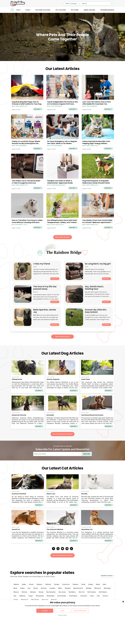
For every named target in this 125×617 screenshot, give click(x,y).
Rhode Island (50, 596)
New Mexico (72, 592)
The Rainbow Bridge (107, 10)
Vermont (105, 596)
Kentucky (43, 588)
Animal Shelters (89, 10)
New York (81, 592)
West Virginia (35, 599)
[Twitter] (62, 548)
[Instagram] (58, 548)
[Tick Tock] (71, 548)
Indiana (22, 588)
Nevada (41, 592)
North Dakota (103, 592)
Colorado (56, 584)
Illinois (15, 588)
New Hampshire (51, 592)
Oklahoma (22, 596)
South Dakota (73, 596)
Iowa (29, 588)
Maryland (67, 588)
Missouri (16, 592)
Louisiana (52, 588)
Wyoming (54, 599)
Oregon (30, 596)
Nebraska (33, 592)
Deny (62, 611)
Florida (83, 584)
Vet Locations (60, 10)
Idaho (104, 584)
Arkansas (39, 584)
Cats (18, 10)
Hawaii (98, 584)
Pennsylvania (40, 596)
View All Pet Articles (62, 237)
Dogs (28, 10)
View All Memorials (62, 336)
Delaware (75, 584)
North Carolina (91, 592)
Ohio (15, 596)
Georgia (90, 584)
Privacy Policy (62, 615)
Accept (44, 611)
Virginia (16, 599)
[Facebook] (53, 548)
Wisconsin (45, 599)
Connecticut (66, 584)
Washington (24, 599)
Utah (98, 596)
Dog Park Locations (42, 10)
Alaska (24, 584)
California (48, 584)
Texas (92, 596)
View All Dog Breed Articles (62, 434)
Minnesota (98, 588)
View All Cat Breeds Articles (62, 555)
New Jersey (62, 592)
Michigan (88, 588)
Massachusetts (78, 588)
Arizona (31, 584)
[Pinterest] (67, 548)
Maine (60, 588)
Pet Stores (75, 10)
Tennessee (83, 596)
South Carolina (61, 596)
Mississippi (107, 588)
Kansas (35, 588)
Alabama (16, 584)
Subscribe (86, 454)
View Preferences (80, 611)
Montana (24, 592)
